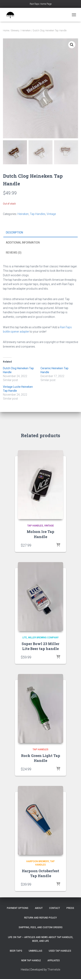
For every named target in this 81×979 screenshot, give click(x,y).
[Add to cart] (58, 545)
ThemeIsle (53, 969)
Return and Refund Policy (40, 917)
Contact (54, 908)
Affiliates (53, 960)
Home (6, 30)
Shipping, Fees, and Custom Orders (41, 927)
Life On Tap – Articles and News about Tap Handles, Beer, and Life (40, 939)
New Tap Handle (31, 960)
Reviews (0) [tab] (13, 252)
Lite (24, 637)
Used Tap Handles (60, 950)
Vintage (51, 214)
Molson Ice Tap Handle (40, 534)
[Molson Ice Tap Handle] (40, 484)
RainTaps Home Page (41, 4)
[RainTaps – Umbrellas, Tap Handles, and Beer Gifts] (12, 15)
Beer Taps (16, 950)
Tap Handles (37, 214)
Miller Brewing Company (43, 637)
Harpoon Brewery (37, 861)
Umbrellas (35, 950)
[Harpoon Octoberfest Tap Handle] (40, 820)
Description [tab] (14, 232)
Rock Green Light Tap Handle (40, 758)
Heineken (26, 30)
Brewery (15, 30)
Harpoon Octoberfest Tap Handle (40, 873)
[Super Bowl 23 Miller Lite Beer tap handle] (40, 596)
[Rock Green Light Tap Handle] (40, 708)
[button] (71, 44)
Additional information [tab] (23, 242)
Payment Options (17, 908)
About (39, 908)
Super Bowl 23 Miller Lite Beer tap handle (40, 646)
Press (70, 908)
